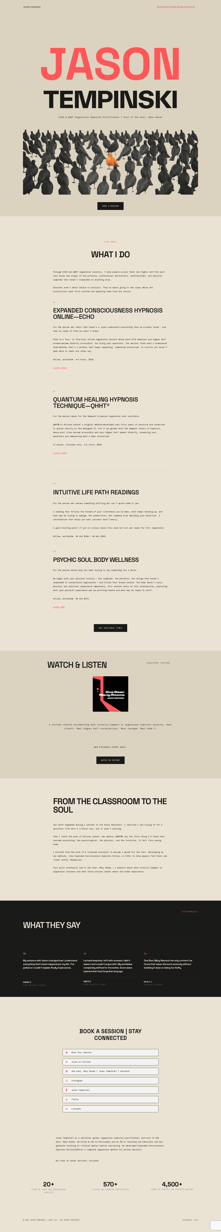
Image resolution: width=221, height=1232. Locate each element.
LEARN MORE (60, 368)
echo (166, 7)
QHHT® (172, 7)
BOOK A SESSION (110, 206)
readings (181, 7)
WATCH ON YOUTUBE (110, 760)
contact (190, 7)
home (160, 7)
